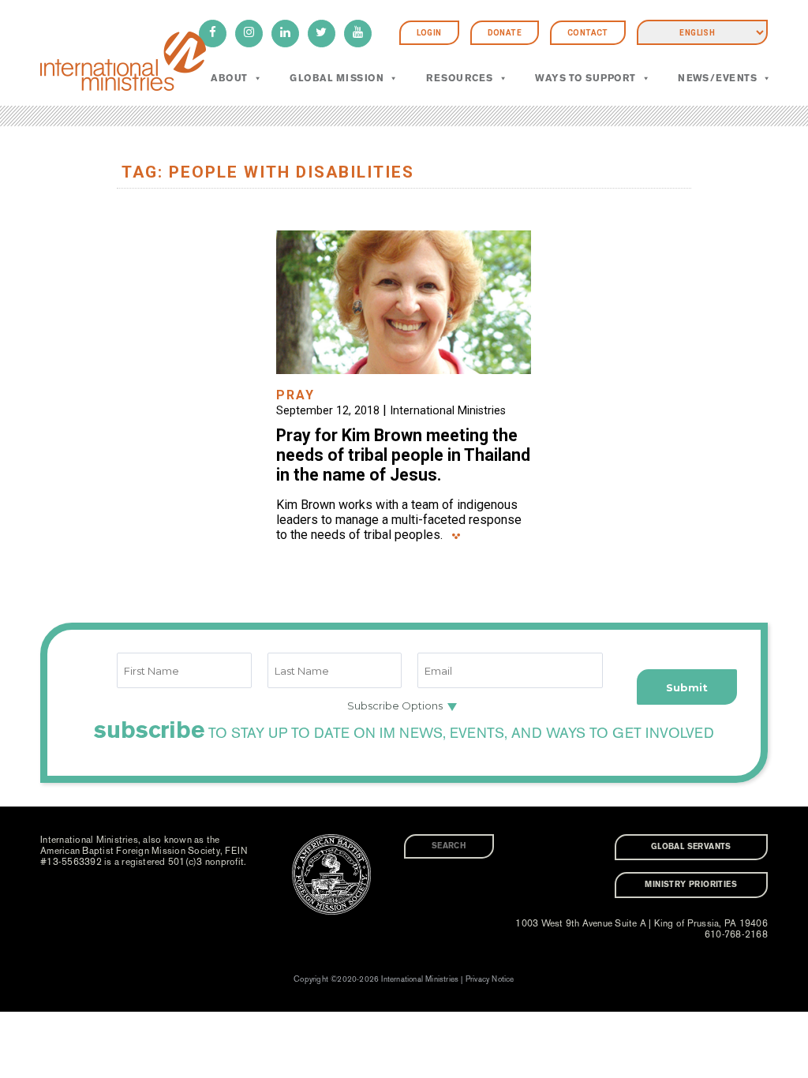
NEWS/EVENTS (717, 78)
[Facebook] (212, 33)
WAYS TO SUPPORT (585, 78)
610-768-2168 (736, 934)
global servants (691, 847)
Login (429, 32)
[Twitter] (321, 33)
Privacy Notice (490, 979)
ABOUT (229, 78)
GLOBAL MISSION (336, 78)
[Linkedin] (285, 33)
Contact (587, 32)
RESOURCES (459, 78)
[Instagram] (249, 33)
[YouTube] (358, 33)
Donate (505, 32)
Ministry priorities (691, 884)
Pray (295, 394)
